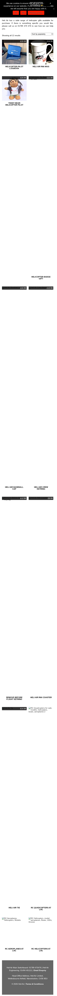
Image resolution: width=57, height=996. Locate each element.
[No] (53, 8)
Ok (16, 13)
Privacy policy (36, 13)
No (23, 13)
